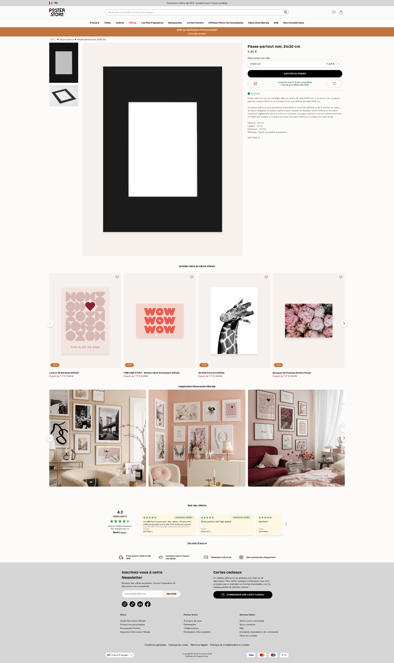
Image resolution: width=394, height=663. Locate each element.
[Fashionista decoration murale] (97, 438)
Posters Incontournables (132, 624)
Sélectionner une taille (259, 58)
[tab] (333, 12)
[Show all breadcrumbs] (52, 39)
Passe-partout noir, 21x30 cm (91, 39)
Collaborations (191, 628)
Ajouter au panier (295, 73)
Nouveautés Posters (130, 628)
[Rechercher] (286, 12)
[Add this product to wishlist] (334, 83)
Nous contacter (247, 624)
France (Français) (119, 655)
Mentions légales (199, 644)
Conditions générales (155, 644)
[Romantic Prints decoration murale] (197, 438)
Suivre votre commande (252, 620)
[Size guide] (255, 83)
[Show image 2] (63, 95)
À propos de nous (193, 620)
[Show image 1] (63, 63)
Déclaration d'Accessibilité (197, 632)
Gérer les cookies (248, 635)
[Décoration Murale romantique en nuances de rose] (296, 438)
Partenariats (190, 624)
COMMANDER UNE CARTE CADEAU (245, 594)
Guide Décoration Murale (133, 620)
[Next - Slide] (344, 323)
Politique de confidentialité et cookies (229, 644)
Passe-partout (67, 39)
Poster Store (204, 654)
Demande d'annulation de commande (259, 632)
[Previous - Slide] (50, 323)
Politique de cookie (178, 644)
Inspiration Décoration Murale (135, 632)
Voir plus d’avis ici (197, 543)
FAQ (241, 628)
